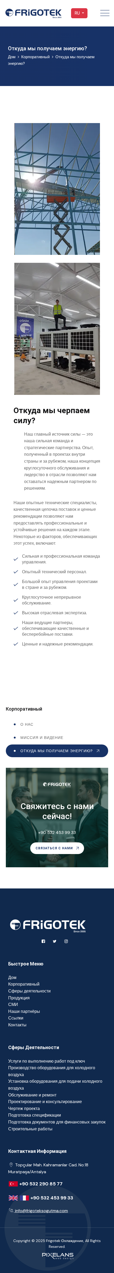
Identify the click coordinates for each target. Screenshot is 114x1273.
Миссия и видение (41, 737)
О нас (26, 724)
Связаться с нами (55, 848)
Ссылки (15, 1018)
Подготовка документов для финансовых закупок (57, 1122)
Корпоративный (35, 57)
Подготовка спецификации (34, 1115)
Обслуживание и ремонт (32, 1095)
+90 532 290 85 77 (41, 1184)
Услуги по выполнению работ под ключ (46, 1061)
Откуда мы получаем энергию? (56, 750)
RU (77, 13)
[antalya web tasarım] (57, 1255)
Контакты (17, 1025)
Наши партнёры (24, 1011)
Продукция (19, 998)
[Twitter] (55, 941)
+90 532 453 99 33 (57, 832)
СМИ (13, 1004)
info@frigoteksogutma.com (41, 1210)
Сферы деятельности (29, 991)
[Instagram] (66, 941)
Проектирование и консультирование (45, 1101)
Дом (12, 977)
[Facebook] (43, 941)
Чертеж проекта (24, 1108)
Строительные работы (30, 1129)
